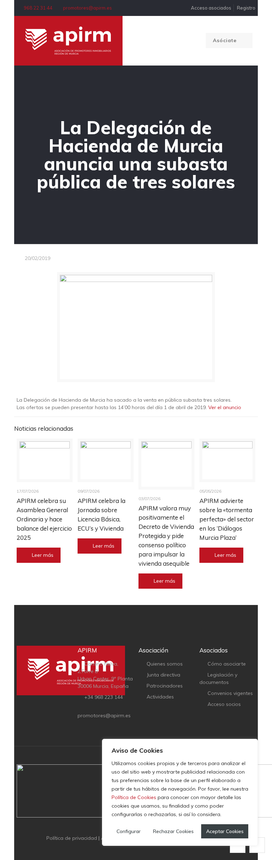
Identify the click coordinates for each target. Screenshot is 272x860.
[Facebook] (121, 848)
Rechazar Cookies (173, 831)
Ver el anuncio (224, 407)
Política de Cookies (134, 797)
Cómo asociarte (227, 664)
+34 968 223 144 (103, 697)
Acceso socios (224, 704)
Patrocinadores (165, 686)
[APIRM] (68, 41)
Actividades (160, 697)
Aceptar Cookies (225, 831)
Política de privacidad (71, 838)
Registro (246, 8)
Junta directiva (163, 675)
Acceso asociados (210, 8)
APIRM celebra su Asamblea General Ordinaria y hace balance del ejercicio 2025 (44, 519)
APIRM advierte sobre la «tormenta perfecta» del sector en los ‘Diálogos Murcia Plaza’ (226, 519)
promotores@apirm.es (87, 8)
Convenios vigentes (230, 693)
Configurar (129, 831)
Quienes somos (165, 664)
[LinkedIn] (140, 848)
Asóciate (225, 40)
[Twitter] (131, 848)
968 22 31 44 (38, 8)
